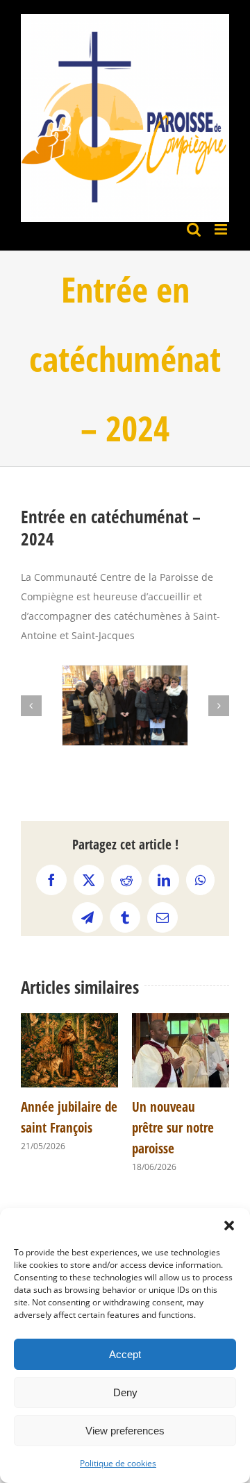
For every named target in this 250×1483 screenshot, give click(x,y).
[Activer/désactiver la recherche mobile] (194, 229)
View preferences (125, 1431)
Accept (125, 1354)
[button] (229, 1225)
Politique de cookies (118, 1463)
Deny (125, 1392)
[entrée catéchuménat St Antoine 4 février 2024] (124, 705)
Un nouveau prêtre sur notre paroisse (173, 1128)
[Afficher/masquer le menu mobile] (222, 229)
